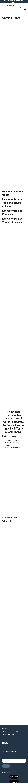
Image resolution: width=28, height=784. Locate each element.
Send (6, 766)
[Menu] (25, 9)
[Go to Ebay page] (5, 743)
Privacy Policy (14, 776)
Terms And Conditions (14, 781)
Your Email (4, 758)
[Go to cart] (20, 9)
